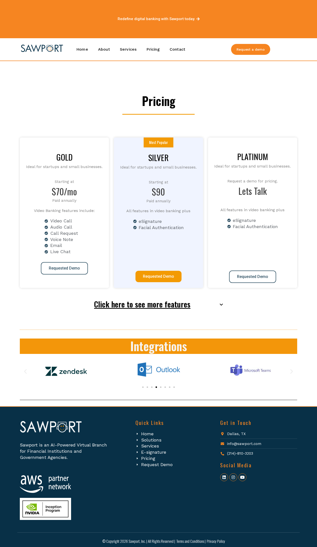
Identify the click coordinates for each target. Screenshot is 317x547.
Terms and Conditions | (191, 541)
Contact (177, 49)
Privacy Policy (216, 541)
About (104, 49)
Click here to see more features (142, 304)
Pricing (152, 49)
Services (128, 49)
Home (82, 49)
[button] (158, 305)
